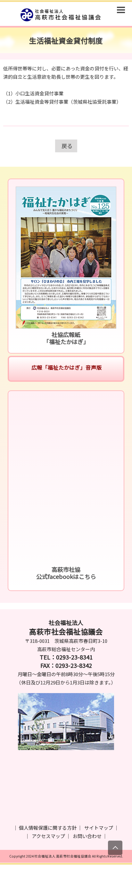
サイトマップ (98, 827)
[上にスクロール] (115, 848)
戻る (67, 146)
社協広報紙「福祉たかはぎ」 (66, 338)
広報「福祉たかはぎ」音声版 (66, 367)
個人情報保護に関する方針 (48, 827)
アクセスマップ (48, 836)
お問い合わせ (87, 836)
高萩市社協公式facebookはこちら (66, 572)
